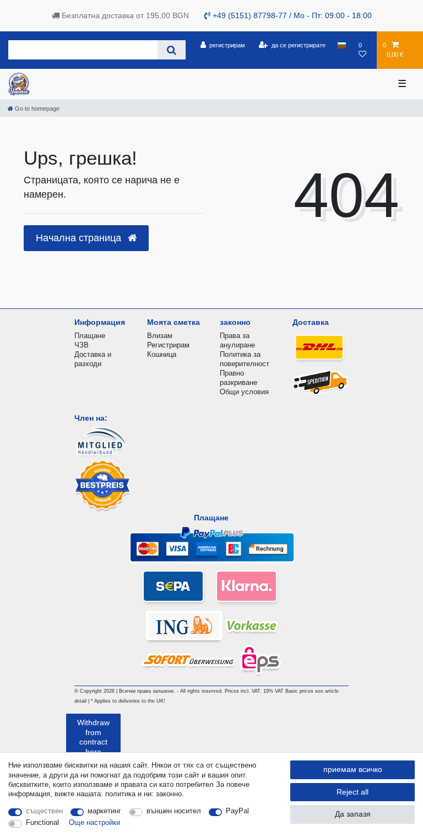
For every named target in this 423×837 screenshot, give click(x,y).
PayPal (237, 811)
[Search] (172, 49)
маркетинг (104, 811)
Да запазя (353, 813)
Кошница (161, 354)
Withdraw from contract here (93, 737)
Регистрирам (168, 345)
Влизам (159, 335)
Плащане (89, 335)
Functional (42, 822)
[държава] (342, 45)
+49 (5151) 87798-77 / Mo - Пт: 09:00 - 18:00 (291, 15)
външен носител (174, 811)
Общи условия (244, 392)
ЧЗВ (81, 345)
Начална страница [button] (80, 237)
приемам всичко (352, 769)
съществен (44, 811)
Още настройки (94, 822)
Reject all (352, 791)
